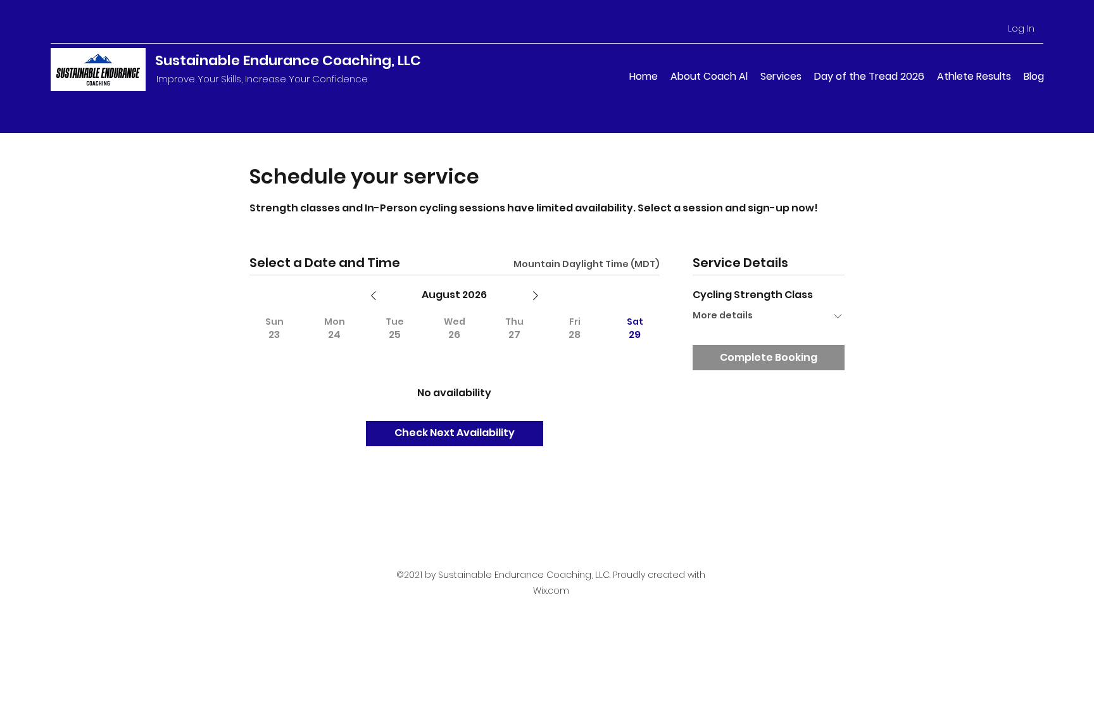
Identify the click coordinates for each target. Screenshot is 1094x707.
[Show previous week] (373, 295)
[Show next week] (535, 295)
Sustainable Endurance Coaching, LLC (288, 60)
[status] (586, 264)
